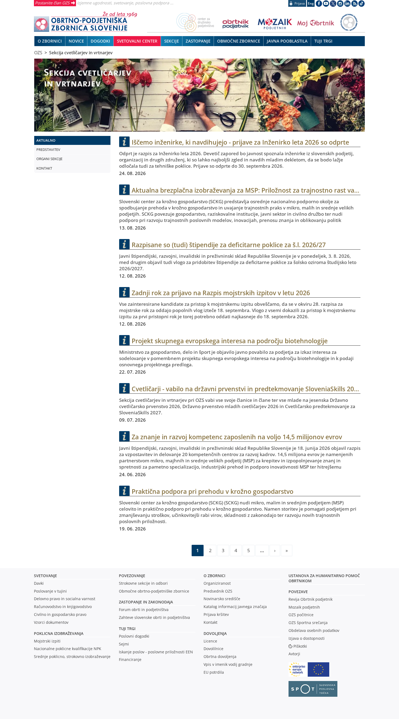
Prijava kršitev (216, 614)
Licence (210, 641)
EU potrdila (214, 672)
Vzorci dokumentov (51, 622)
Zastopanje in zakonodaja (146, 602)
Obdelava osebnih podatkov (314, 630)
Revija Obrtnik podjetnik (310, 599)
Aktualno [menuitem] (45, 140)
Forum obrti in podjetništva (144, 609)
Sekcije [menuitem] (171, 41)
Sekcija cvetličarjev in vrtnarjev (81, 53)
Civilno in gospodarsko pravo (60, 614)
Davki (39, 583)
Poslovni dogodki (134, 636)
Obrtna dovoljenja (220, 656)
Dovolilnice (213, 648)
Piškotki (300, 646)
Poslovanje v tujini (50, 591)
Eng (311, 3)
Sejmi (124, 644)
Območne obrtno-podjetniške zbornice (154, 591)
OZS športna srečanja (308, 622)
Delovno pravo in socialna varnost (64, 598)
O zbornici (214, 575)
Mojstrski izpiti (47, 641)
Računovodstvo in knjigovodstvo (63, 606)
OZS (38, 53)
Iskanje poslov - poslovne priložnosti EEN (156, 651)
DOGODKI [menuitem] (100, 41)
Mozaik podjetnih (304, 607)
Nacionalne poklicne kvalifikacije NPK (67, 648)
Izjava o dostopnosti (307, 638)
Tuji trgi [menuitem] (323, 41)
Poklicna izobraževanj (57, 633)
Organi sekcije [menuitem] (49, 158)
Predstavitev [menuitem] (48, 149)
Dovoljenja (215, 633)
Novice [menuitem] (76, 41)
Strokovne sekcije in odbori (143, 583)
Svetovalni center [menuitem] (137, 41)
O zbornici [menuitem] (50, 41)
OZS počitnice (301, 614)
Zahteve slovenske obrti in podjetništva (154, 617)
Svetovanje (45, 575)
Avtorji (294, 653)
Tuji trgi (127, 628)
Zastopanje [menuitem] (198, 41)
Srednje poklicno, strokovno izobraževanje (72, 656)
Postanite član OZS (52, 2)
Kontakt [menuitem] (44, 168)
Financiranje (130, 659)
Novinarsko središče (222, 598)
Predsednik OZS (218, 591)
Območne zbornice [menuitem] (238, 41)
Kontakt (210, 622)
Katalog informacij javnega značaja (235, 606)
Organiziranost (217, 583)
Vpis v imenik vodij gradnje (228, 664)
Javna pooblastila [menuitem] (287, 41)
